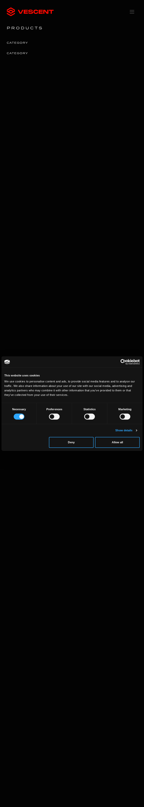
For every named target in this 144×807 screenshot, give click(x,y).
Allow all (117, 442)
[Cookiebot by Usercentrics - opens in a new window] (123, 362)
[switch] (54, 417)
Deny (71, 442)
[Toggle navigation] (132, 11)
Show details (123, 430)
